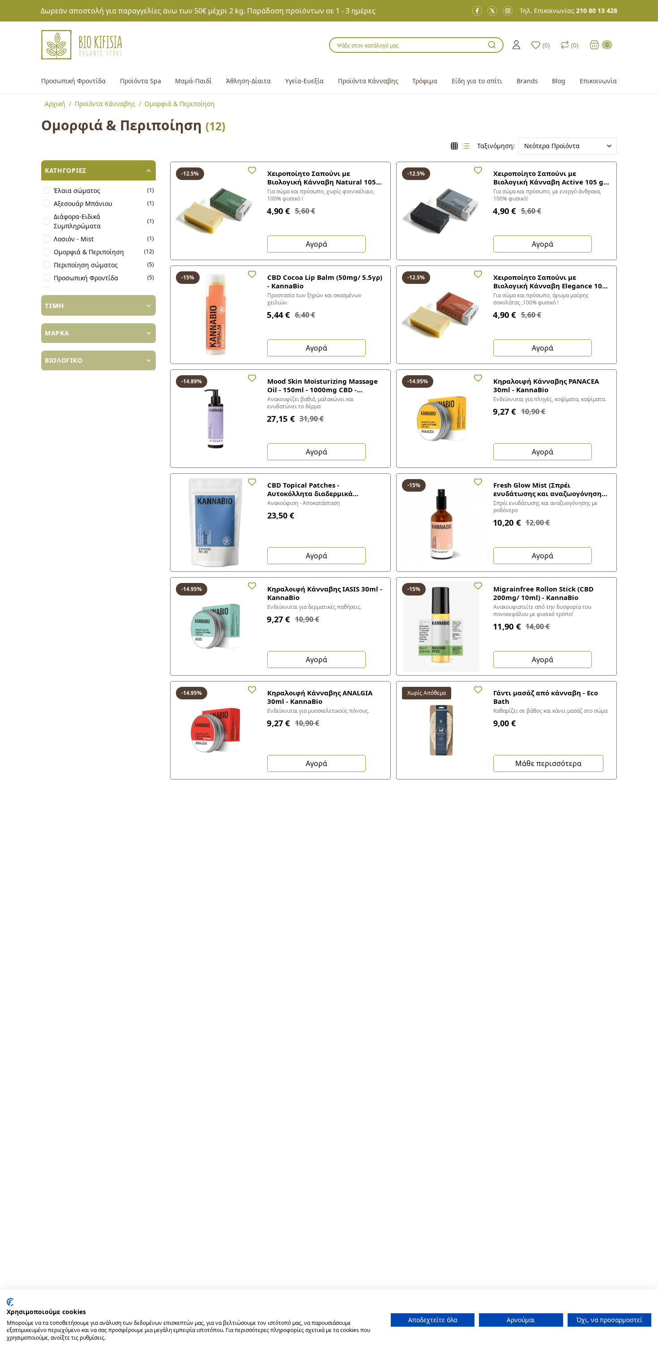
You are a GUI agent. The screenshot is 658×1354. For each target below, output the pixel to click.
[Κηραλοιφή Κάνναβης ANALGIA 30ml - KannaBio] (215, 730)
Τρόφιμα (424, 81)
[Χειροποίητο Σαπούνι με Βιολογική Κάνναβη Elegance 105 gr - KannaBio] (441, 315)
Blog (558, 81)
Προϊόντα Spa (140, 81)
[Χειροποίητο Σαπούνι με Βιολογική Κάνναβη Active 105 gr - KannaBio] (441, 211)
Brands (527, 81)
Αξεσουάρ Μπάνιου (83, 203)
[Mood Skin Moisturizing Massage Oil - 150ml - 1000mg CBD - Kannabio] (215, 418)
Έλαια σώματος (77, 190)
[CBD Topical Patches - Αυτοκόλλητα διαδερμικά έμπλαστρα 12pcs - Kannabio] (215, 522)
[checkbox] (46, 190)
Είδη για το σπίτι (477, 81)
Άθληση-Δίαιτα (248, 81)
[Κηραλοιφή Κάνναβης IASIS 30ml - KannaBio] (215, 626)
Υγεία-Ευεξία (304, 81)
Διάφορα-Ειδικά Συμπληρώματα (77, 221)
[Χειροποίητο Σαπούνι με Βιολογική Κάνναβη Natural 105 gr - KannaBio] (215, 211)
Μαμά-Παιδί (193, 81)
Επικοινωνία (598, 81)
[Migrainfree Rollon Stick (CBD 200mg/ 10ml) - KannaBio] (441, 626)
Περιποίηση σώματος (86, 265)
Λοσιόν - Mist (74, 239)
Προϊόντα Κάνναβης (368, 81)
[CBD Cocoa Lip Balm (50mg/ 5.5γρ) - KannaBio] (215, 315)
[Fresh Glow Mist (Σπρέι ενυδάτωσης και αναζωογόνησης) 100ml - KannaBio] (441, 522)
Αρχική (55, 103)
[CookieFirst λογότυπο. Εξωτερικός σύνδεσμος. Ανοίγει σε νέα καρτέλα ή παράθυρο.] (10, 1302)
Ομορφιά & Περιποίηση (89, 252)
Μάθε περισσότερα (548, 763)
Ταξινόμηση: (496, 145)
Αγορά (316, 244)
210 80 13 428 (596, 10)
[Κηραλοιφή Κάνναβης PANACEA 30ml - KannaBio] (441, 418)
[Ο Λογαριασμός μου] (516, 45)
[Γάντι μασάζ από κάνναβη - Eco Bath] (441, 730)
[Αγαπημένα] (252, 170)
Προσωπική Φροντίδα (73, 81)
